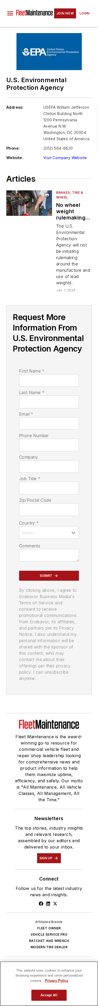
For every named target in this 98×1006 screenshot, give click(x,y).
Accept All (49, 995)
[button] (10, 13)
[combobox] (49, 532)
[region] (49, 983)
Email (26, 414)
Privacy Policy (56, 981)
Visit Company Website (65, 157)
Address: (15, 107)
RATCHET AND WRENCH (49, 941)
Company (28, 457)
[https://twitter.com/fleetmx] (55, 903)
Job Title (29, 478)
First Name (31, 371)
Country (29, 523)
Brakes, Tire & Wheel (69, 195)
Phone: (13, 148)
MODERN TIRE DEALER (49, 947)
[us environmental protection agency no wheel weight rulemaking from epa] (29, 203)
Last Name (31, 392)
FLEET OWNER (49, 928)
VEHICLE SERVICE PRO (49, 934)
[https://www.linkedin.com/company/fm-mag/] (48, 903)
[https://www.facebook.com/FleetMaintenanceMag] (41, 903)
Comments (29, 545)
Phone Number (34, 435)
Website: (14, 157)
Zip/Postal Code (35, 500)
